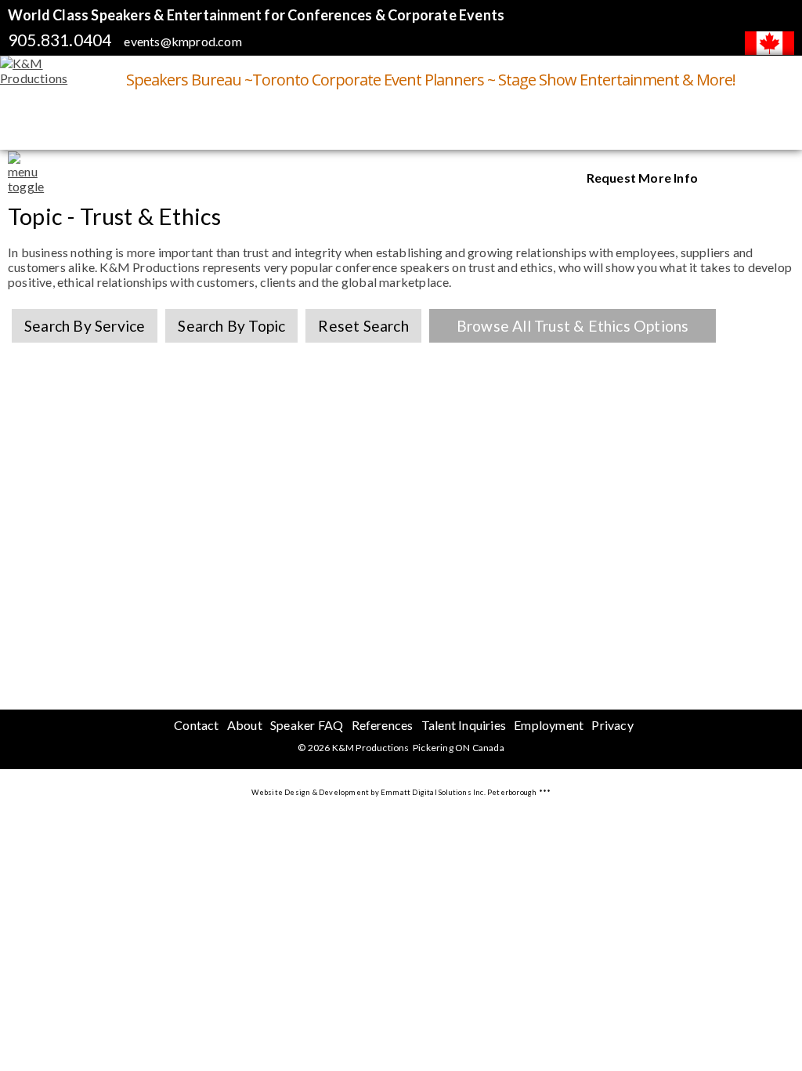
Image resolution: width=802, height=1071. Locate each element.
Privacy (612, 724)
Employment (548, 724)
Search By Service (84, 326)
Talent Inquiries (463, 724)
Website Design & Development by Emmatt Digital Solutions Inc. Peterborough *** (401, 792)
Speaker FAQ (306, 724)
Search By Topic (231, 326)
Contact (196, 724)
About (244, 724)
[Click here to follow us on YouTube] (735, 179)
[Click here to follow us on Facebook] (774, 179)
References (383, 724)
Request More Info (642, 177)
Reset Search (363, 326)
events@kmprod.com (182, 41)
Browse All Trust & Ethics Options (573, 326)
